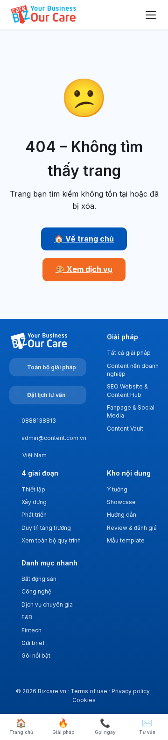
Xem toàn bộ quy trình (51, 540)
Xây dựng (34, 502)
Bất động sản (38, 578)
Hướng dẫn (121, 514)
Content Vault (125, 428)
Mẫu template (126, 540)
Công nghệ (36, 591)
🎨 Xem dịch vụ (84, 269)
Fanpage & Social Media (130, 411)
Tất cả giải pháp (129, 352)
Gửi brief (33, 642)
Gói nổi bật (35, 655)
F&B (26, 617)
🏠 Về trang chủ (84, 238)
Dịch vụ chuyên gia (47, 604)
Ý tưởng (117, 489)
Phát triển (34, 514)
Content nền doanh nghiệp (133, 369)
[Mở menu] (151, 15)
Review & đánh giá (132, 527)
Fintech (31, 630)
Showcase (121, 502)
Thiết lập (33, 489)
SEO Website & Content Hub (127, 390)
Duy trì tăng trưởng (46, 527)
